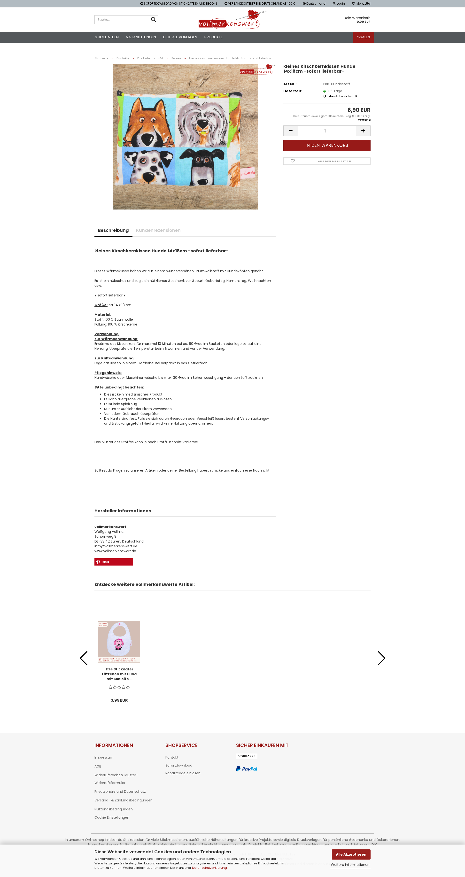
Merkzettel (363, 3)
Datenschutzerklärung (209, 867)
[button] (314, 3)
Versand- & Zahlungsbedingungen (123, 800)
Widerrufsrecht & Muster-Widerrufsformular (116, 779)
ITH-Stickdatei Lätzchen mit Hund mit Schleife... (119, 674)
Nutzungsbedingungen (113, 809)
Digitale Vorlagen (180, 36)
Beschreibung (113, 230)
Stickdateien (107, 36)
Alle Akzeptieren (351, 854)
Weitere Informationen (350, 864)
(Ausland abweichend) (340, 96)
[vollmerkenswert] (232, 20)
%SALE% (364, 36)
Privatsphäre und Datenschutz (120, 791)
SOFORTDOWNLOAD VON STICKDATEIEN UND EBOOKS (180, 3)
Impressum (104, 757)
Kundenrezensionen (158, 230)
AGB (97, 766)
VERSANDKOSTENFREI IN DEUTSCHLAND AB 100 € (261, 3)
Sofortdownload (178, 765)
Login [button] (340, 3)
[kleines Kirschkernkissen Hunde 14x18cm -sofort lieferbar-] (185, 136)
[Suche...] (153, 20)
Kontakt (171, 757)
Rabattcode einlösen (183, 773)
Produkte (213, 36)
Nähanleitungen (141, 36)
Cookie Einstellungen (111, 817)
